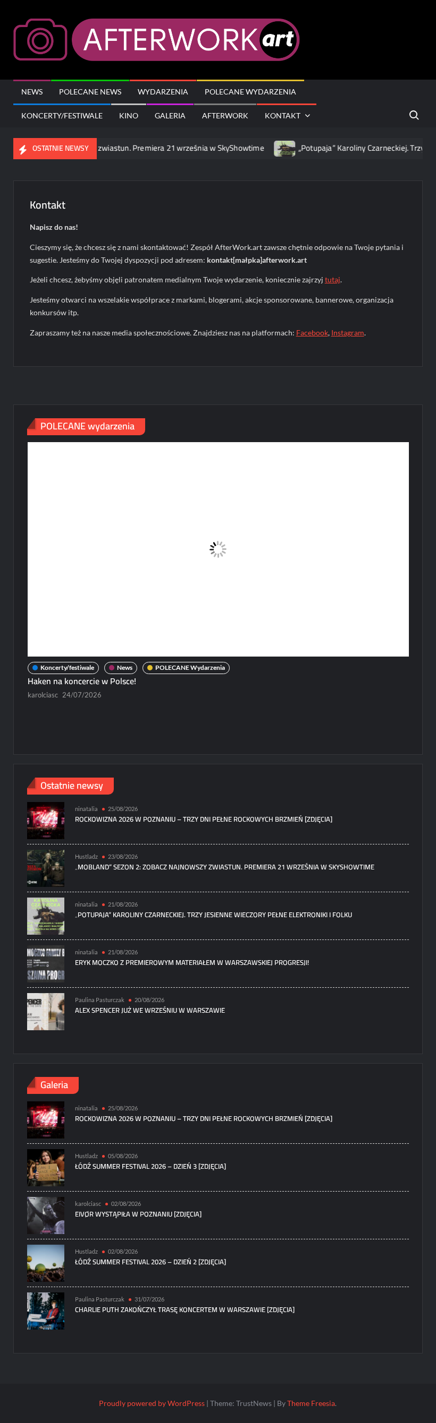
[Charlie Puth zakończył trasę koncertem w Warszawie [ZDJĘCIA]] (45, 1309)
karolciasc (43, 695)
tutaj (332, 279)
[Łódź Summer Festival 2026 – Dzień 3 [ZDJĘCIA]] (45, 1166)
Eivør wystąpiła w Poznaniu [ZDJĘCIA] (138, 1214)
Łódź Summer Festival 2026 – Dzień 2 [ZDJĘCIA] (150, 1261)
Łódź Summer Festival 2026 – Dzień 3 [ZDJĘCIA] (150, 1166)
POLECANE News (90, 91)
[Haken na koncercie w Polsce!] (218, 549)
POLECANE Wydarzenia (250, 91)
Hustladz (86, 856)
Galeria (170, 115)
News (32, 91)
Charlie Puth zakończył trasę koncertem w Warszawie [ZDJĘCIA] (185, 1309)
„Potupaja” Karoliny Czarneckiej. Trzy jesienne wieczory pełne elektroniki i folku (213, 914)
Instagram (347, 332)
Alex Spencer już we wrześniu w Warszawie (150, 1010)
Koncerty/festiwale (62, 115)
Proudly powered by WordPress (152, 1403)
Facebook (312, 332)
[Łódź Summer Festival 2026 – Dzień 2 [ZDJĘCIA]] (45, 1261)
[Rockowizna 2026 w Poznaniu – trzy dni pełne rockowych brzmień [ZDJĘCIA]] (45, 819)
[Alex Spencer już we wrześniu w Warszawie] (45, 1010)
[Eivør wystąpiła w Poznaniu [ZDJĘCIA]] (45, 1214)
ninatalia (86, 808)
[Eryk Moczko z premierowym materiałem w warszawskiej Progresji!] (45, 962)
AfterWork (225, 115)
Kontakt (282, 115)
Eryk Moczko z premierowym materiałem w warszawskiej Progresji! (192, 962)
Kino (128, 115)
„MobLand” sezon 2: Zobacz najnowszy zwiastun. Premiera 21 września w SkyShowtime (224, 866)
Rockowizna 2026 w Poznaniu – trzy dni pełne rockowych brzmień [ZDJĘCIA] (203, 819)
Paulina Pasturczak (99, 999)
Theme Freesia (311, 1403)
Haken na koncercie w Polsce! (83, 681)
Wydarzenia (163, 91)
